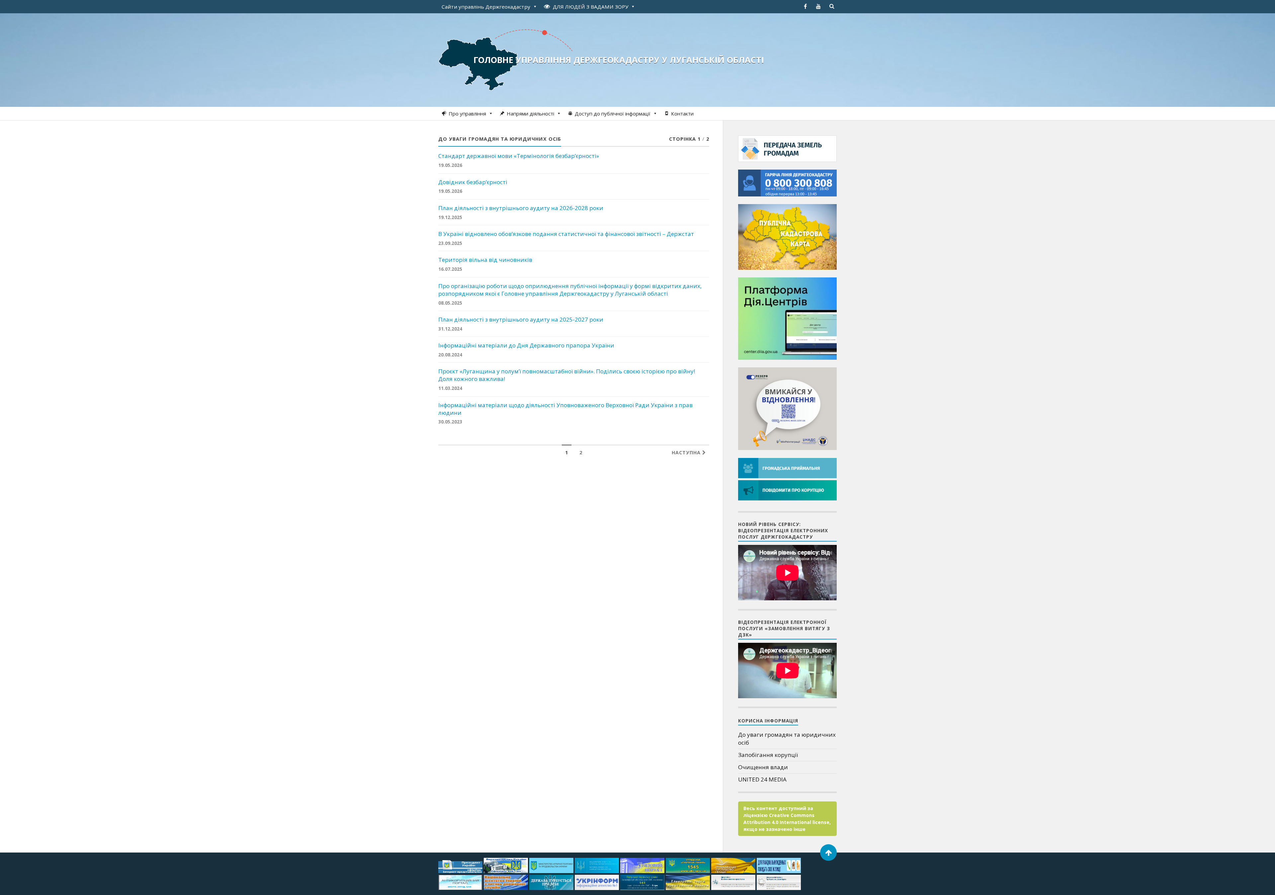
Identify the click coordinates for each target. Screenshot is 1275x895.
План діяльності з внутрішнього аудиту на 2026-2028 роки (520, 208)
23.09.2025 (450, 243)
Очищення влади (763, 767)
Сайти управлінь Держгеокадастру (486, 6)
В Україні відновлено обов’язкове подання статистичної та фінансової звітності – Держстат (566, 234)
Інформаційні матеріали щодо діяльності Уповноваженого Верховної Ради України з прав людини (565, 409)
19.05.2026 (450, 165)
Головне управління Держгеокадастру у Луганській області (618, 59)
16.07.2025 (450, 269)
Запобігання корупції (768, 755)
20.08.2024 (450, 354)
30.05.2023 (450, 421)
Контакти (682, 113)
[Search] (832, 6)
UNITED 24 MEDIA (762, 779)
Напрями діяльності (530, 113)
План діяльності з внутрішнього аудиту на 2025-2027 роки (520, 319)
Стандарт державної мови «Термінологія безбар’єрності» (518, 156)
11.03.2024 (450, 388)
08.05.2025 (450, 303)
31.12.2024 (450, 329)
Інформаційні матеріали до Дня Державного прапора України (526, 345)
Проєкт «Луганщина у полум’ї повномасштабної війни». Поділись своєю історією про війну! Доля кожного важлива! (566, 375)
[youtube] (818, 6)
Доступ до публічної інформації (612, 113)
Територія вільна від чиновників (485, 259)
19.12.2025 (450, 217)
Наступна (687, 452)
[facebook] (805, 6)
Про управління (467, 113)
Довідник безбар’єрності (472, 182)
